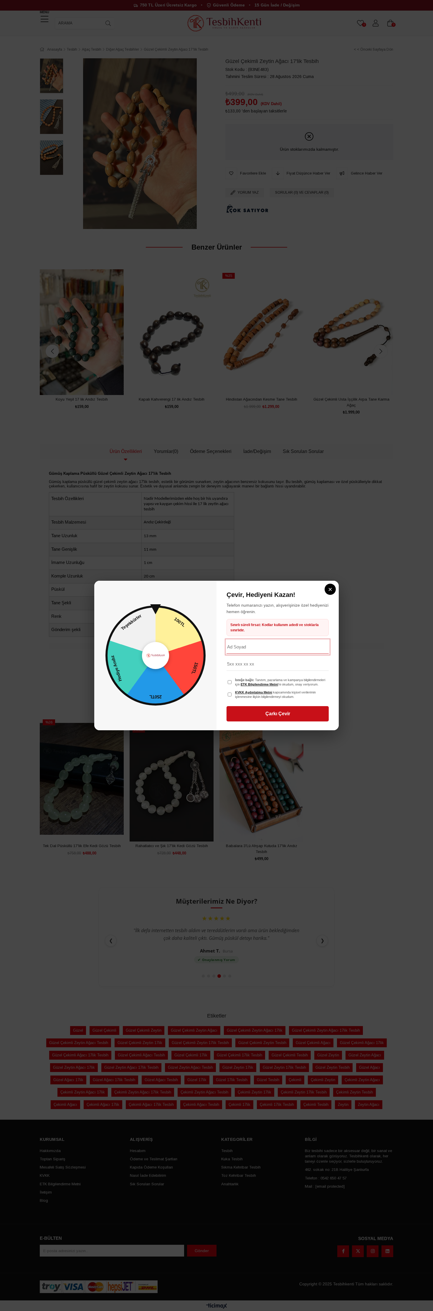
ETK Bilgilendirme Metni (259, 684)
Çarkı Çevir (277, 713)
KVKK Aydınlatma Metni (253, 692)
